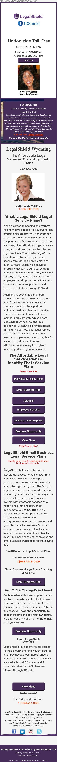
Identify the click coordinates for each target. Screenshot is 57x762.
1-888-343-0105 (29, 209)
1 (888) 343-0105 (35, 135)
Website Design (26, 760)
